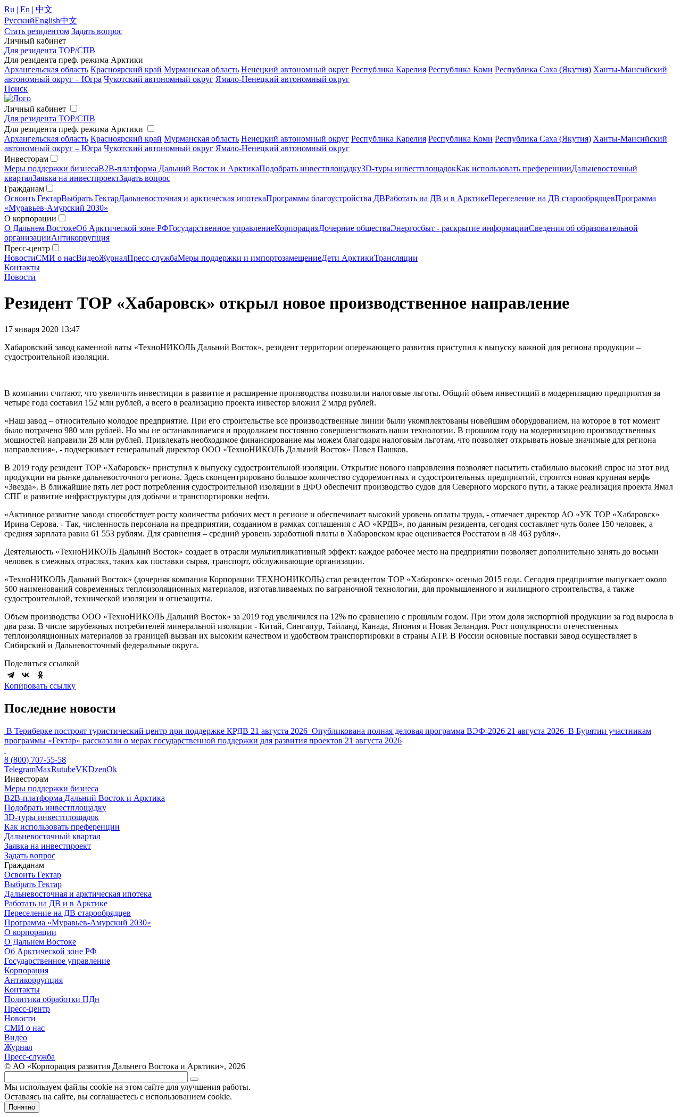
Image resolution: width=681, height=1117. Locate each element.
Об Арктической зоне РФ (122, 228)
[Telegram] (10, 674)
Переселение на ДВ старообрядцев (551, 198)
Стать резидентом (36, 31)
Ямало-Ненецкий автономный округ (282, 79)
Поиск (16, 88)
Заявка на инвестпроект (75, 178)
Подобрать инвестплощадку (310, 168)
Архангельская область (46, 69)
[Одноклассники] (40, 674)
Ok (111, 769)
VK (82, 769)
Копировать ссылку (40, 685)
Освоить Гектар (32, 198)
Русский (19, 20)
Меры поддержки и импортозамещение (249, 257)
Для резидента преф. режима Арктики (73, 129)
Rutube (63, 769)
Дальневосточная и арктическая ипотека (192, 198)
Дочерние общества (355, 228)
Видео (87, 257)
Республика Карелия (388, 69)
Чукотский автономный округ (158, 79)
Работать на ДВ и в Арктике (436, 198)
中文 (68, 20)
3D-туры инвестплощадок (408, 168)
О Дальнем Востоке (40, 228)
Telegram (20, 769)
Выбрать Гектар (90, 198)
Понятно (22, 1107)
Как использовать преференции (513, 168)
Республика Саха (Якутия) (543, 69)
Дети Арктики (347, 257)
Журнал (113, 257)
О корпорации (30, 932)
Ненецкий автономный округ (295, 69)
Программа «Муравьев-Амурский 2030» (77, 922)
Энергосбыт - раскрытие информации (460, 228)
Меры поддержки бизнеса (51, 168)
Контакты (22, 267)
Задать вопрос (144, 178)
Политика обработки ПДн (51, 999)
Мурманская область (201, 69)
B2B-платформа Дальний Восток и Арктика (178, 168)
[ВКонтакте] (25, 674)
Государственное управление (222, 228)
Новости (20, 257)
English (47, 20)
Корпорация (297, 228)
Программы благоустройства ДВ (325, 198)
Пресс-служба (152, 257)
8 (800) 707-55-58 (35, 759)
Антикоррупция (80, 237)
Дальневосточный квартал (52, 836)
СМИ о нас (56, 257)
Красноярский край (126, 69)
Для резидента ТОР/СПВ (49, 50)
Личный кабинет (35, 108)
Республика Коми (460, 69)
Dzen (97, 769)
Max (43, 769)
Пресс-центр (27, 1008)
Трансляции (396, 257)
